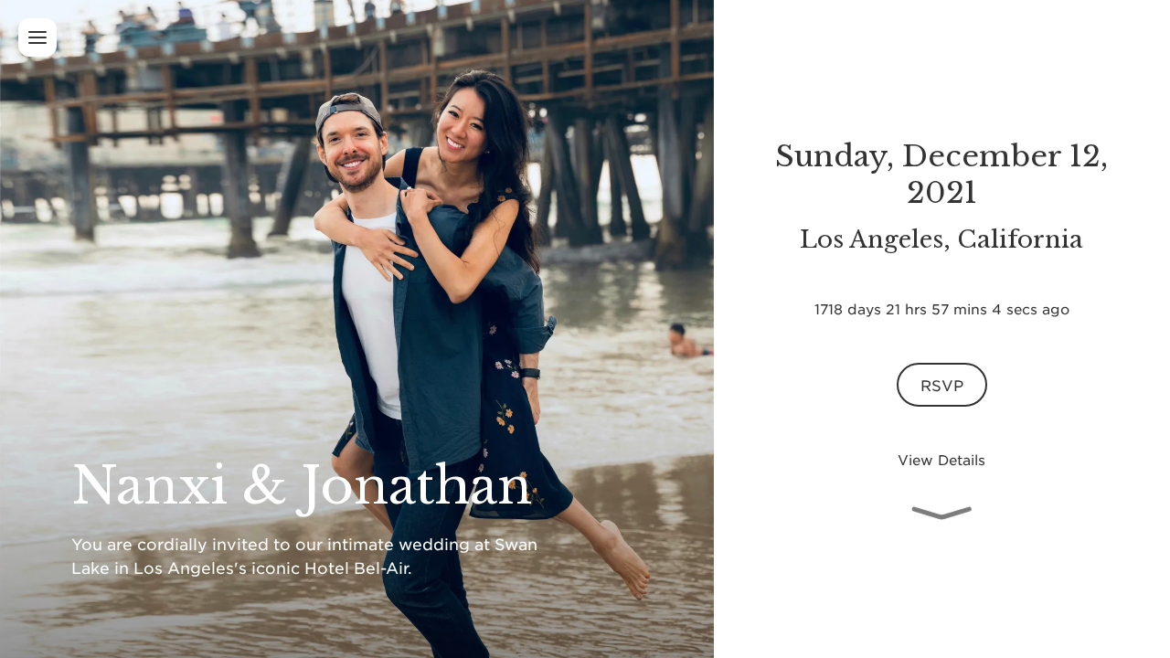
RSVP (941, 385)
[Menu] (37, 37)
